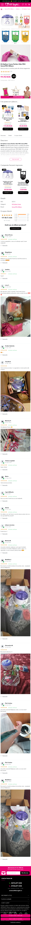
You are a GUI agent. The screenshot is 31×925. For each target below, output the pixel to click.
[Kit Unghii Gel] (12, 4)
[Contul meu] (26, 4)
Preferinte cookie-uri (15, 922)
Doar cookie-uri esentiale (15, 919)
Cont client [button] (5, 903)
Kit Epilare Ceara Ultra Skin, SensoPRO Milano (8, 119)
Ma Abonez (25, 873)
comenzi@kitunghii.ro (15, 890)
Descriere (3, 135)
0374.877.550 (16, 883)
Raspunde (4, 245)
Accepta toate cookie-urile (15, 915)
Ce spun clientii (18, 135)
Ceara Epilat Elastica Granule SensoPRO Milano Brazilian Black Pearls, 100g (23, 184)
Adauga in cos (7, 129)
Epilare (18, 9)
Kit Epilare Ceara (26, 9)
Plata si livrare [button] (6, 899)
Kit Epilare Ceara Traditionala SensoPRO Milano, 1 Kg (23, 120)
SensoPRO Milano (9, 9)
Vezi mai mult (15, 159)
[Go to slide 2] (15, 43)
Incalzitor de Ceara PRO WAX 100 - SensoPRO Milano (8, 183)
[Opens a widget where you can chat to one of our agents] (25, 922)
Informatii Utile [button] (6, 895)
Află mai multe (12, 912)
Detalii (10, 135)
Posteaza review (15, 228)
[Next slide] (27, 118)
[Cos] (29, 4)
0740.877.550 (16, 886)
